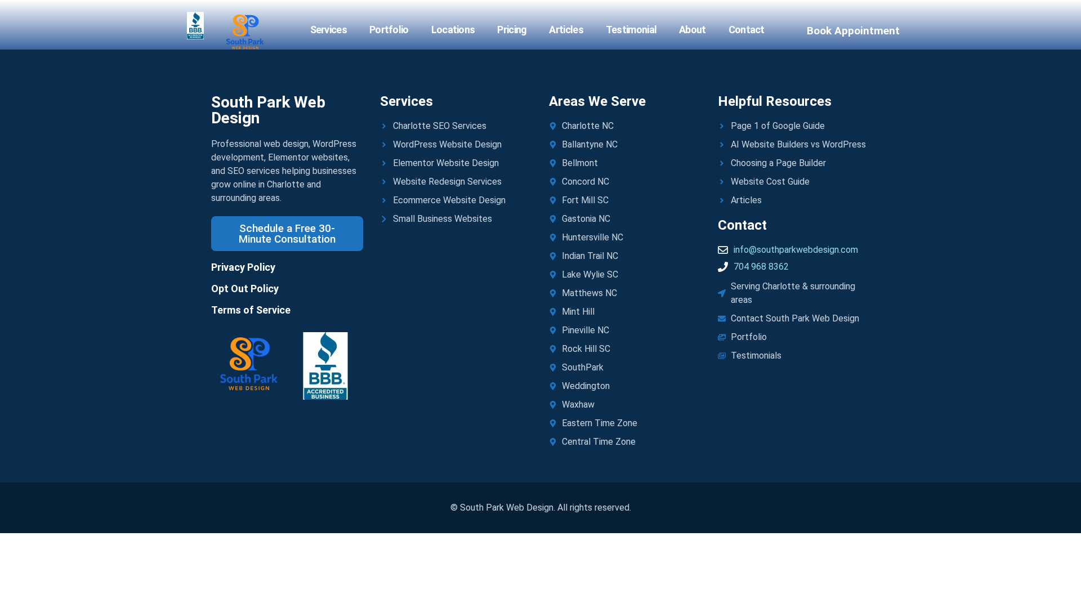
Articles (566, 29)
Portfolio (389, 29)
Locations (453, 29)
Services (328, 29)
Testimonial (631, 29)
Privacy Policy (243, 267)
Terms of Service (251, 310)
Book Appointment (853, 30)
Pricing (511, 29)
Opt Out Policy (245, 288)
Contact (747, 29)
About (692, 29)
